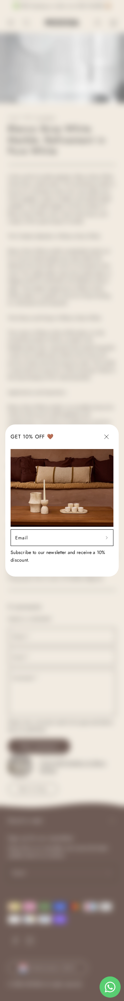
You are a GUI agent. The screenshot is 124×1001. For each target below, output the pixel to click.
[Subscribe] (107, 537)
